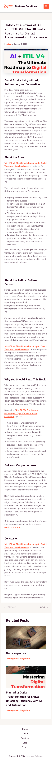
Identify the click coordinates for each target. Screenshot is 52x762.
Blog (25, 743)
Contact (25, 747)
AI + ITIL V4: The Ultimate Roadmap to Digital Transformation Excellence (21, 413)
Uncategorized (12, 658)
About (25, 733)
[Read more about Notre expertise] (26, 637)
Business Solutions (26, 6)
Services (25, 738)
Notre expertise (16, 653)
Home (25, 729)
